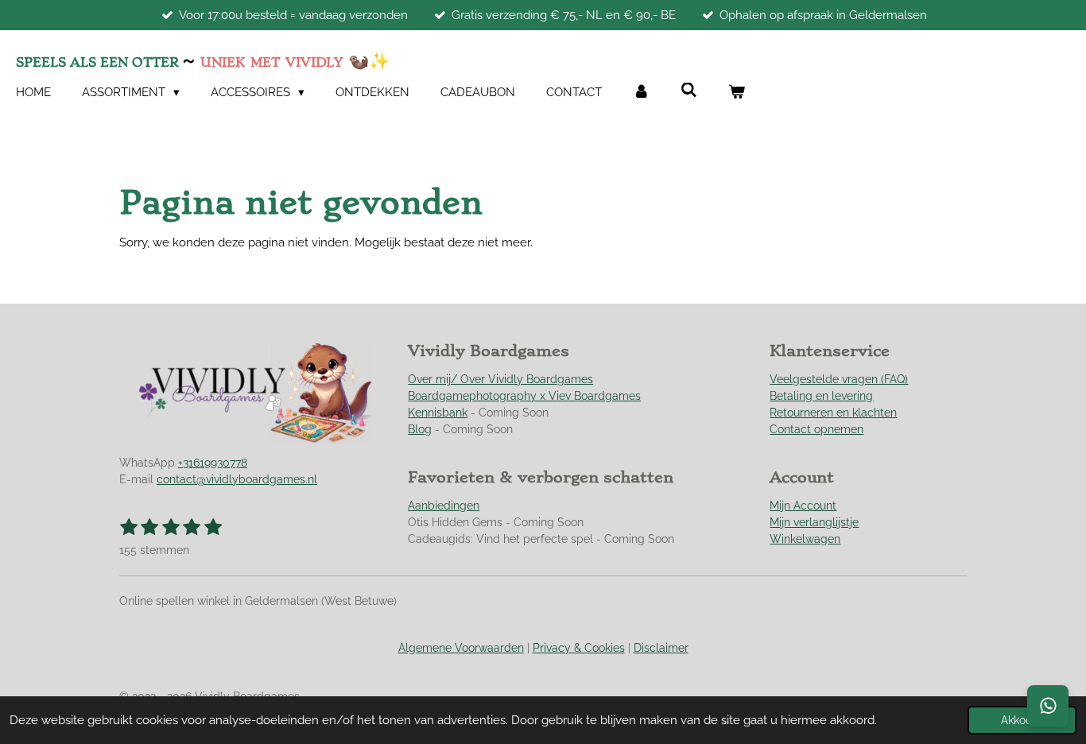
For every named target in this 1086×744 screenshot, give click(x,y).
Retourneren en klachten (833, 412)
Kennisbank (437, 412)
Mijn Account (803, 505)
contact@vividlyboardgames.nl (237, 479)
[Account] (641, 92)
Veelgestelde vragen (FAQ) (839, 379)
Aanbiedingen (443, 505)
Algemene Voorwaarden (461, 647)
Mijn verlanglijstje (814, 522)
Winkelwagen (805, 539)
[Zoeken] (689, 90)
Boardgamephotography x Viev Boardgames (524, 395)
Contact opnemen (816, 429)
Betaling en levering (821, 395)
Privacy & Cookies (579, 647)
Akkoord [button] (1022, 720)
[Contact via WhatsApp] (1048, 706)
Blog (420, 429)
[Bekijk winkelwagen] (736, 92)
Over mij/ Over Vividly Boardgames (500, 379)
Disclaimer (661, 647)
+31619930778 (212, 462)
